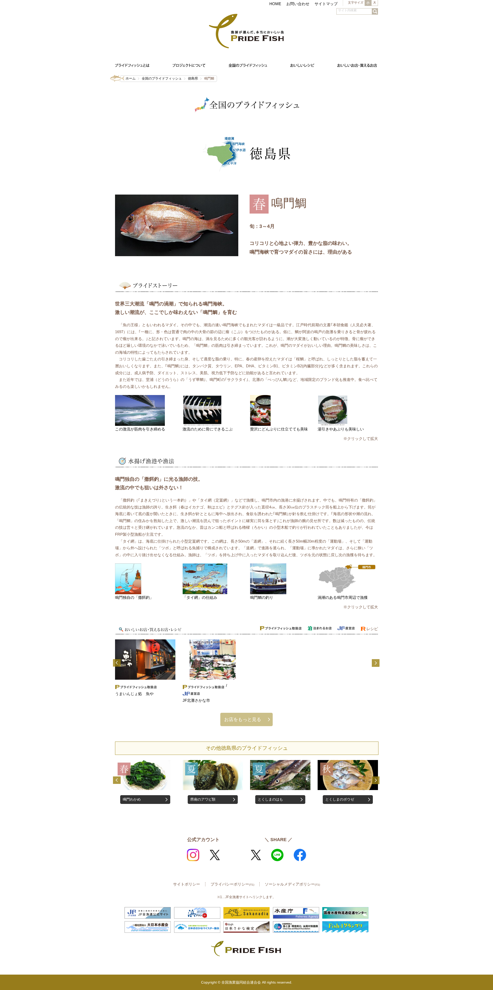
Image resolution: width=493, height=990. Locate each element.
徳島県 (193, 78)
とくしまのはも (202, 799)
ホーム (131, 78)
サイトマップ (326, 4)
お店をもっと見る (242, 719)
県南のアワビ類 (135, 799)
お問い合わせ (297, 4)
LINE (277, 855)
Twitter (215, 855)
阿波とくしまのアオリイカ (345, 802)
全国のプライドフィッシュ (162, 78)
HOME (275, 4)
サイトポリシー (186, 884)
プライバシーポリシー (232, 884)
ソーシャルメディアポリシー (292, 884)
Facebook (300, 855)
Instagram (193, 855)
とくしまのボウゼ (272, 799)
